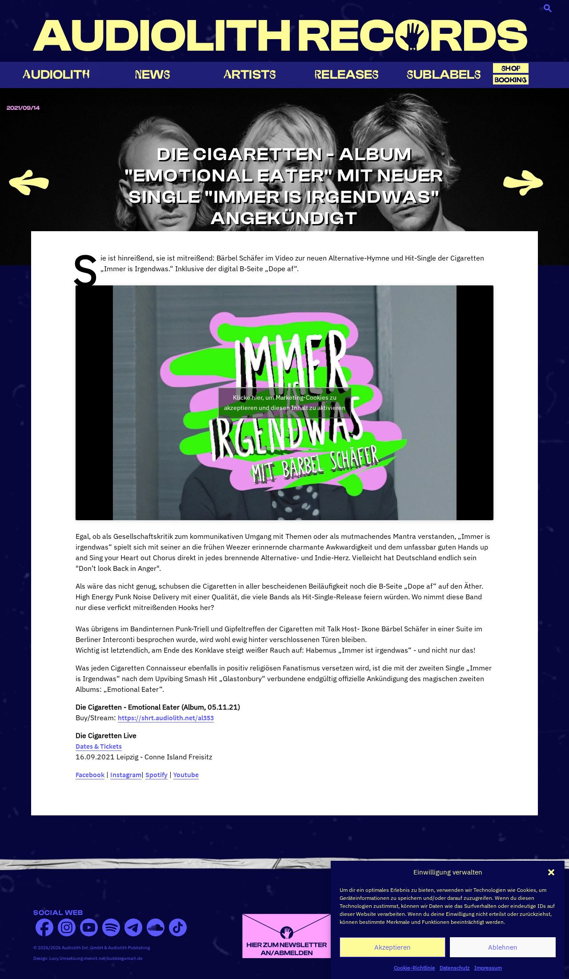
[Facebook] (44, 927)
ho (510, 68)
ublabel (444, 74)
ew (153, 74)
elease (347, 74)
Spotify (156, 774)
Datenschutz (455, 967)
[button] (551, 872)
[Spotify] (111, 927)
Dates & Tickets (99, 746)
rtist (250, 74)
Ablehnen (502, 947)
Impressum (488, 967)
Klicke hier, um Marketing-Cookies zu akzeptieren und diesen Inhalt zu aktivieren (284, 402)
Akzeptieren (392, 947)
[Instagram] (67, 927)
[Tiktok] (178, 927)
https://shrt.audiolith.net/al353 (166, 717)
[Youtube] (89, 927)
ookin (511, 80)
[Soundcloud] (155, 927)
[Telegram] (133, 927)
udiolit (56, 74)
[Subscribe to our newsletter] (286, 935)
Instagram (125, 774)
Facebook (90, 774)
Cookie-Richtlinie (414, 967)
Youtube (186, 774)
